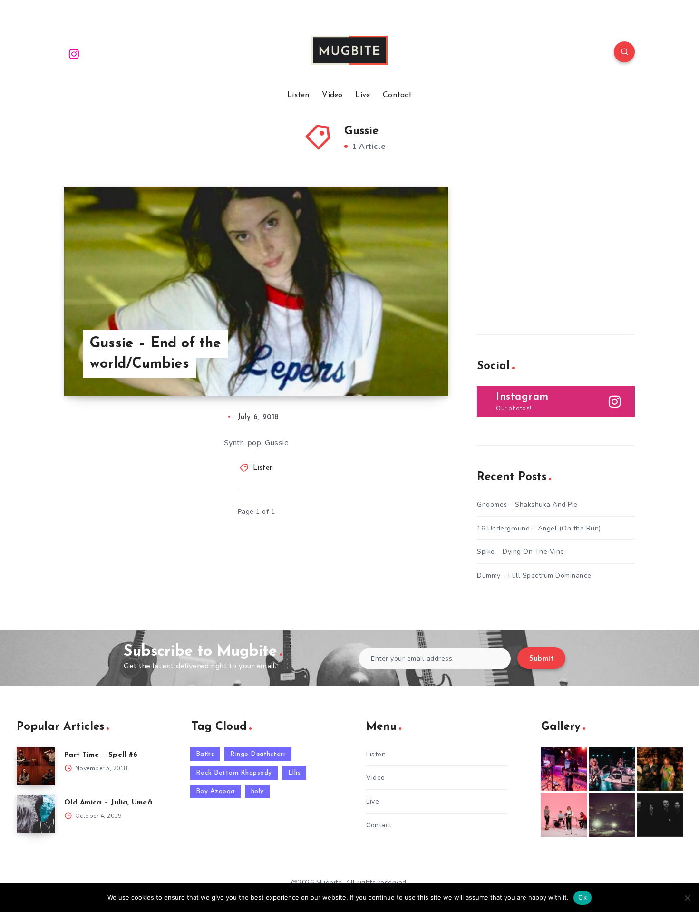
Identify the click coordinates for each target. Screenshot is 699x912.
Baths (205, 754)
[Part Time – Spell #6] (36, 766)
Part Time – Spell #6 (100, 755)
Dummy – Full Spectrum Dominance (534, 575)
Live (362, 95)
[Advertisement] (548, 246)
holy (257, 791)
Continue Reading (404, 368)
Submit (541, 659)
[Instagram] (74, 53)
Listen (298, 95)
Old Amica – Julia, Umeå (108, 802)
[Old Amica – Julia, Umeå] (36, 814)
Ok (582, 897)
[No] (687, 897)
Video (332, 95)
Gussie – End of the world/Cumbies (155, 354)
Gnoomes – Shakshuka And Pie (527, 504)
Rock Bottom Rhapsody (234, 772)
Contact (397, 95)
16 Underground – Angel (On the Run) (539, 528)
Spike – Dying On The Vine (520, 551)
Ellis (294, 772)
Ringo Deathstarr (258, 754)
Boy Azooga (215, 791)
